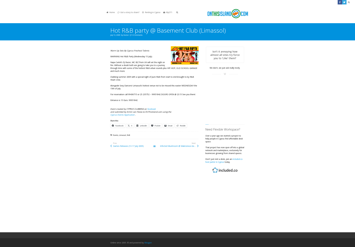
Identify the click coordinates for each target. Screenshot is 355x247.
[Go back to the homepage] (227, 14)
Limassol (122, 135)
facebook (151, 109)
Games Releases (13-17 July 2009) (128, 146)
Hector (126, 35)
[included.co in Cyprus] (225, 173)
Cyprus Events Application (122, 114)
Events (115, 135)
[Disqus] (154, 191)
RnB (128, 135)
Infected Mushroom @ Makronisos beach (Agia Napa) (179, 146)
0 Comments (137, 35)
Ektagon (148, 242)
